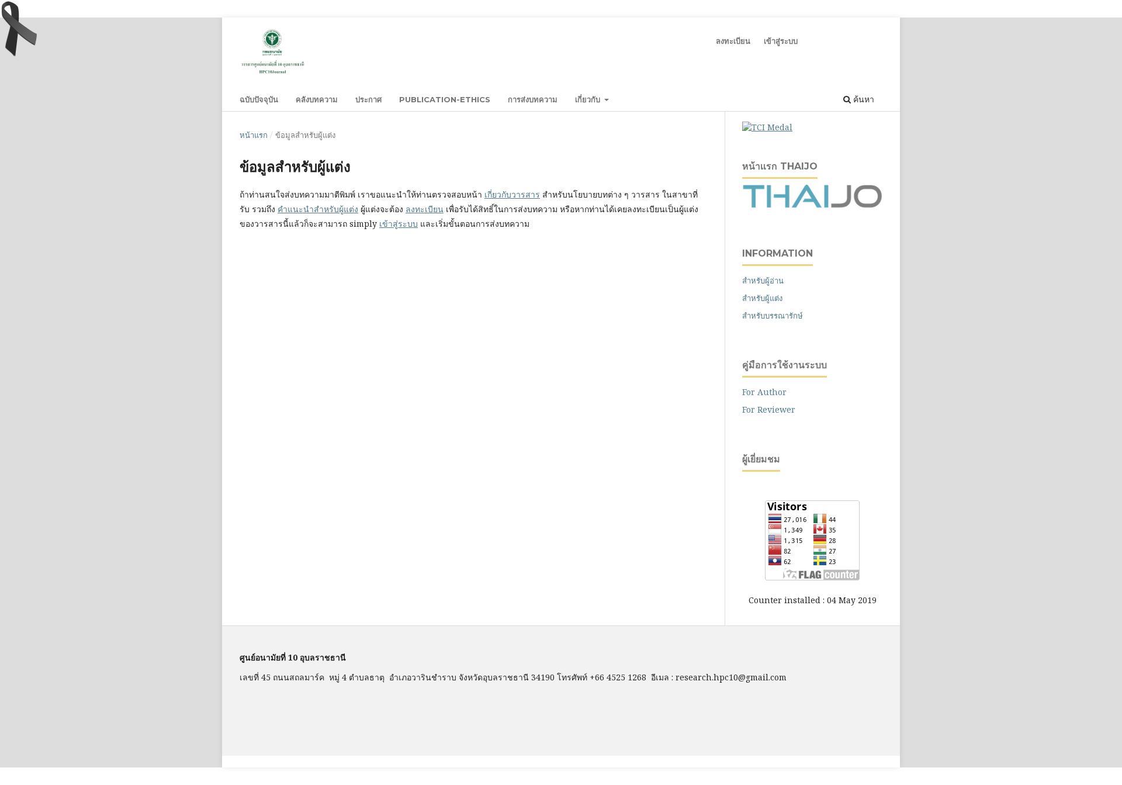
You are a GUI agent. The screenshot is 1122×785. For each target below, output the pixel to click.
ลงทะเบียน (733, 41)
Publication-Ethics (444, 99)
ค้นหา (862, 99)
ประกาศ (368, 99)
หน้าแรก (254, 135)
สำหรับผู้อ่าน (763, 280)
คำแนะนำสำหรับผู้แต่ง (318, 209)
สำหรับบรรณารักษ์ (772, 315)
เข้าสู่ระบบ (781, 41)
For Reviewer (768, 409)
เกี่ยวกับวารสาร (512, 194)
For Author (764, 391)
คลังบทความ (317, 99)
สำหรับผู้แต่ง (762, 298)
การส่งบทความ (532, 99)
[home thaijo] (812, 204)
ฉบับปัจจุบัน (259, 99)
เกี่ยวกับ (588, 99)
